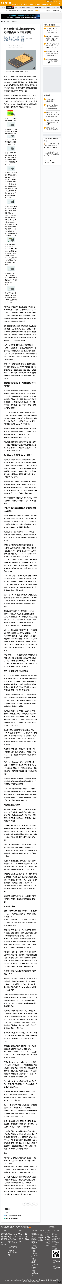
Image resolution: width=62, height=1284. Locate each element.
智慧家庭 (33, 1250)
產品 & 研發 (48, 1239)
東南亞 (20, 1234)
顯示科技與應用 (34, 1274)
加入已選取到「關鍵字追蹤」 (14, 1215)
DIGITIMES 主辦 (48, 1233)
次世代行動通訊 (34, 1256)
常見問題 (25, 1227)
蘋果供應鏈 (47, 7)
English (58, 1227)
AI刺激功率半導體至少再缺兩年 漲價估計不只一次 (52, 61)
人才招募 (54, 1244)
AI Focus (33, 1259)
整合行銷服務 (55, 1243)
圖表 (10, 1255)
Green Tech (34, 1242)
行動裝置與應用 (34, 1265)
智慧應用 (37, 10)
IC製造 (33, 1272)
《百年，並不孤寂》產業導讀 (22, 7)
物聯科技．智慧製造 (12, 1253)
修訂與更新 (4, 1244)
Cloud (32, 1258)
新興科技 (33, 1245)
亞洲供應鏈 (34, 1247)
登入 (60, 1)
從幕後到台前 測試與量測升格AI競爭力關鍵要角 (52, 122)
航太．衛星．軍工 (12, 1243)
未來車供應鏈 (37, 7)
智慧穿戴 (33, 1267)
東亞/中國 (21, 1238)
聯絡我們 (54, 1246)
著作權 (15, 1227)
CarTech (30, 10)
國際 (20, 1239)
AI (2, 10)
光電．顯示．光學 (12, 1248)
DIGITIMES (56, 1230)
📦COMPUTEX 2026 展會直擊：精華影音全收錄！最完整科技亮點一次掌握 (51, 146)
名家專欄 (40, 1235)
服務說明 (9, 1227)
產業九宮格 (4, 1238)
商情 (8, 21)
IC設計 (33, 1270)
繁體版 (47, 1)
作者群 (40, 1239)
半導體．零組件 (13, 1234)
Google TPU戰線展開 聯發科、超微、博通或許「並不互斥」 (53, 38)
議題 (26, 1233)
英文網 (49, 4)
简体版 (51, 1)
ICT (43, 10)
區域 (58, 7)
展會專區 (27, 1239)
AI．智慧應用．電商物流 (12, 1240)
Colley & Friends (40, 1233)
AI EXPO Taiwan (47, 1244)
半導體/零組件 (12, 10)
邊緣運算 (33, 1238)
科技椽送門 (4, 1239)
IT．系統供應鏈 (13, 1246)
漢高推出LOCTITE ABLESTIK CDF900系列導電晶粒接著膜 (52, 114)
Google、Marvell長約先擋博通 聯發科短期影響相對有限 (52, 53)
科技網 (16, 4)
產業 (53, 7)
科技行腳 (40, 1237)
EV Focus (33, 1244)
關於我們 (3, 1227)
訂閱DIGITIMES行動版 (56, 1240)
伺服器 (33, 1262)
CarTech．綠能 (13, 1236)
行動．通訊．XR (13, 1238)
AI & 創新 (47, 1241)
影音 (43, 4)
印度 (20, 1236)
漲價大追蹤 (10, 7)
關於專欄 (40, 1240)
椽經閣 (31, 4)
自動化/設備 (56, 10)
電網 (7, 1212)
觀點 (26, 1234)
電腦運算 (33, 1261)
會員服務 (54, 1234)
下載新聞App (55, 1249)
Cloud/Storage (22, 10)
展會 (2, 1241)
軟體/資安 (48, 10)
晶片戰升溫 (4, 1233)
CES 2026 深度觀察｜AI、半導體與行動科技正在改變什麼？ (51, 154)
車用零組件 (34, 1233)
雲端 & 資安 (48, 1237)
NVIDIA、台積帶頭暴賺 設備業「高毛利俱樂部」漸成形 (52, 46)
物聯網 (33, 1252)
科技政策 (11, 1251)
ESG (6, 10)
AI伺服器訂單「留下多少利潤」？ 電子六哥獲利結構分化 (52, 30)
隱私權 (20, 1227)
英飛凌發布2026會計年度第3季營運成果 (52, 129)
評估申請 (55, 1)
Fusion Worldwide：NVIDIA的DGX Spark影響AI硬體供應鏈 (52, 107)
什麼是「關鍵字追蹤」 (12, 1218)
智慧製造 (33, 1248)
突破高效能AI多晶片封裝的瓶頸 (52, 100)
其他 (46, 1242)
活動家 (38, 4)
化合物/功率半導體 (34, 1240)
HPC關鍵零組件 (34, 1235)
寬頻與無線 (34, 1253)
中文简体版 (51, 1227)
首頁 (3, 7)
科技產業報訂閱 (56, 1238)
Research (24, 4)
